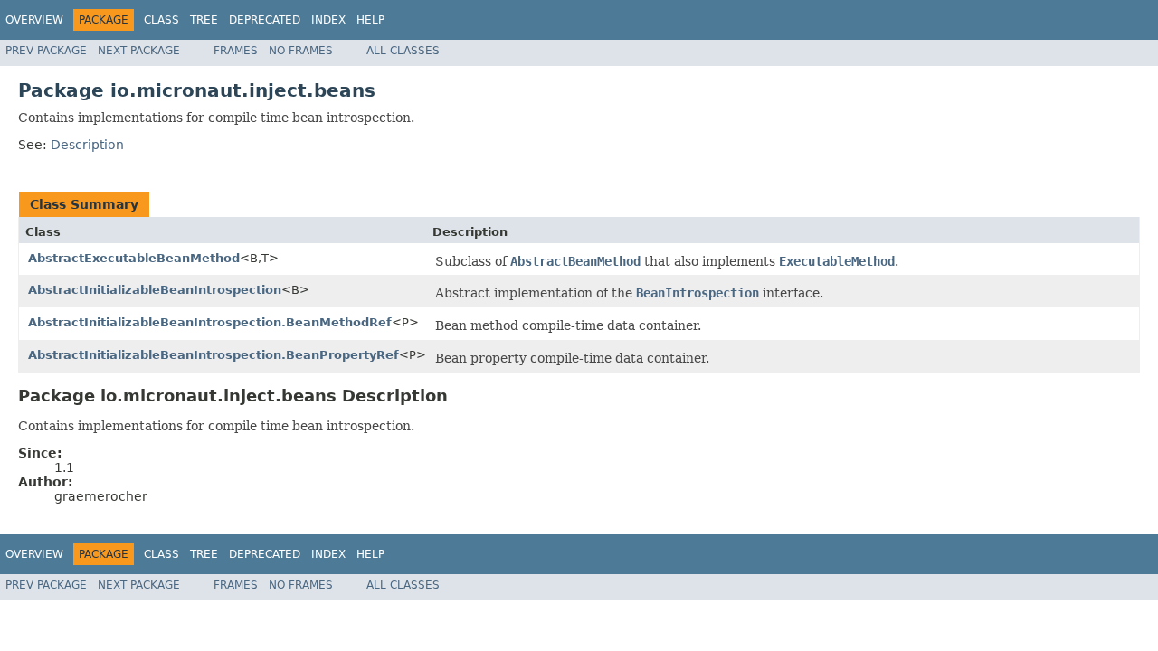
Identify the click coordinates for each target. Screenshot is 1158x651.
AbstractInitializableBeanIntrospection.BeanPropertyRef (213, 355)
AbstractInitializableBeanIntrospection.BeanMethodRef (210, 322)
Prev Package (46, 50)
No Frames (301, 50)
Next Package (139, 50)
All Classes (403, 50)
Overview (34, 20)
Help (370, 20)
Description (87, 144)
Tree (204, 20)
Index (328, 20)
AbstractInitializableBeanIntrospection (154, 290)
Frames (236, 50)
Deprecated (264, 20)
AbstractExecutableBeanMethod (134, 258)
